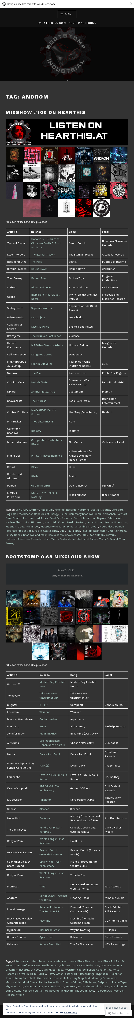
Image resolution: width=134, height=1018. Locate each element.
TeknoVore (67, 990)
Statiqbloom (97, 535)
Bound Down (39, 269)
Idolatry (36, 430)
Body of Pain (25, 965)
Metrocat (11, 982)
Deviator (44, 818)
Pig (8, 986)
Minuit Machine (77, 526)
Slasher (44, 809)
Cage (9, 514)
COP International (112, 965)
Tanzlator (45, 799)
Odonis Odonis (72, 982)
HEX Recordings (84, 973)
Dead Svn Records (60, 518)
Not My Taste (39, 382)
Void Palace (91, 539)
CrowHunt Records (17, 969)
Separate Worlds (41, 308)
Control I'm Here (23, 518)
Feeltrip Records (75, 969)
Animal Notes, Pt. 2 (43, 391)
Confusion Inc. (90, 965)
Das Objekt (38, 317)
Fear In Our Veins (41, 363)
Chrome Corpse (70, 965)
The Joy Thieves (84, 990)
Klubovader (43, 978)
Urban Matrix (51, 539)
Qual (62, 530)
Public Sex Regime (46, 530)
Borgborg (117, 509)
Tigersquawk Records (109, 990)
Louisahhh (59, 978)
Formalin (23, 973)
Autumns (84, 509)
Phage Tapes (120, 982)
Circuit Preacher (105, 514)
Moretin (93, 526)
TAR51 (43, 886)
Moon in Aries (48, 733)
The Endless (38, 401)
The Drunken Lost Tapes (46, 336)
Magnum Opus (15, 526)
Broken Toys (38, 278)
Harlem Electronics (18, 522)
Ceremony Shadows (81, 514)
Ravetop (86, 530)
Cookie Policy (70, 1012)
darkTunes (41, 518)
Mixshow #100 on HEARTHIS (45, 112)
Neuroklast (107, 526)
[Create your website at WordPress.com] (67, 4)
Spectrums (46, 937)
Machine (44, 920)
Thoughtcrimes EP (42, 421)
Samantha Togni (88, 986)
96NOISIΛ (22, 509)
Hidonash (37, 522)
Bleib (34, 476)
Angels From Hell (50, 944)
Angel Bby (47, 509)
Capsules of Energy (46, 514)
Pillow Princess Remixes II (47, 455)
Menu (69, 14)
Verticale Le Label (71, 539)
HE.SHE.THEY (38, 973)
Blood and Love (41, 287)
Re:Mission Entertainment (109, 530)
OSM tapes (89, 982)
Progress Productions (19, 530)
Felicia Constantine (99, 969)
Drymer (101, 518)
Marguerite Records (53, 526)
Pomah (119, 526)
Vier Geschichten (49, 930)
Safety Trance (14, 535)
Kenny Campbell (24, 978)
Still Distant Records (19, 990)
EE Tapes (57, 969)
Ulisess (10, 994)
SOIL (84, 535)
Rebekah (70, 986)
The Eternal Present (43, 254)
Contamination (48, 719)
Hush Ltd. (50, 522)
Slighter (104, 986)
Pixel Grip (17, 986)
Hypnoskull (103, 973)
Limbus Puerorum (115, 522)
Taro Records (51, 990)
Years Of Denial (108, 539)
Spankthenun (119, 986)
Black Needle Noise (89, 961)
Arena (42, 726)
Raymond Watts (54, 986)
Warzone (44, 712)
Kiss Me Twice (40, 326)
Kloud (62, 522)
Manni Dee (32, 526)
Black (34, 467)
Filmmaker (115, 518)
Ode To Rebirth (40, 485)
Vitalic (20, 994)
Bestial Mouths (100, 509)
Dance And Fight (49, 754)
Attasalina (56, 961)
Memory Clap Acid (78, 978)
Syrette (37, 990)
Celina (64, 514)
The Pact (36, 261)
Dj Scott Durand (41, 969)
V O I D (43, 704)
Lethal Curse (94, 522)
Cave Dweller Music (46, 965)
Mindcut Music (28, 982)
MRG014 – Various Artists (47, 345)
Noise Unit (54, 982)
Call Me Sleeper (23, 514)
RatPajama (73, 530)
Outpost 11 (104, 982)
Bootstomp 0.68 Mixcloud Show (53, 556)
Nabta (43, 982)
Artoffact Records (65, 509)
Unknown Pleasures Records (23, 539)
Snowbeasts (72, 535)
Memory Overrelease (104, 978)
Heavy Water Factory (60, 973)
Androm (34, 509)
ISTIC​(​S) (44, 765)
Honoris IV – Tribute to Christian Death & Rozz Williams (46, 243)
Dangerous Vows (41, 354)
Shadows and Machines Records (43, 535)
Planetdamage (34, 986)
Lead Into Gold (76, 522)
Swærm (111, 535)
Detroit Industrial (84, 518)
